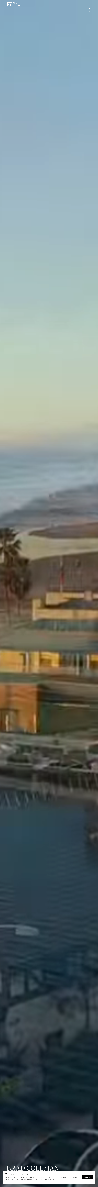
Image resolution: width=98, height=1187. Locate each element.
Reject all (64, 1177)
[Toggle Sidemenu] (89, 4)
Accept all (87, 1177)
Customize (75, 1177)
